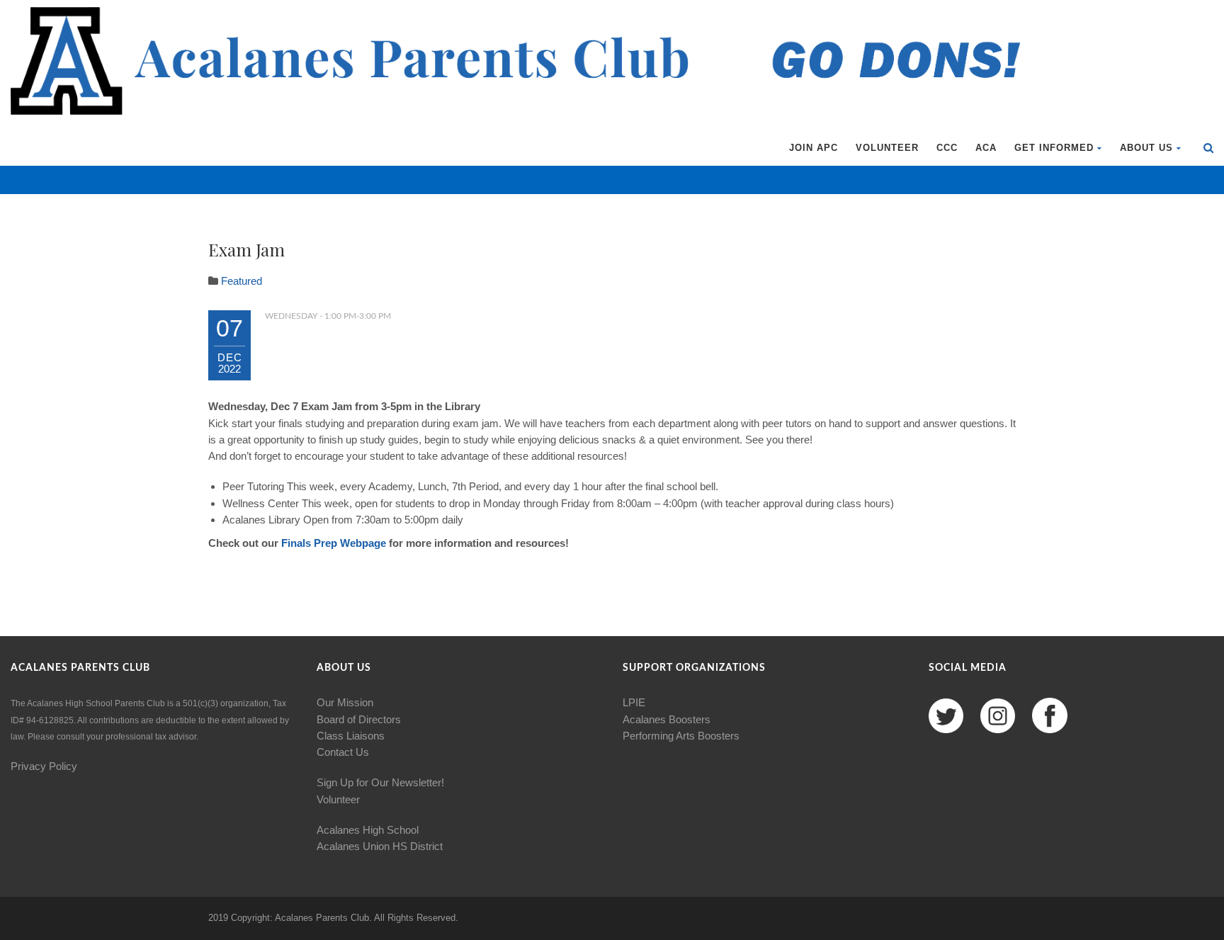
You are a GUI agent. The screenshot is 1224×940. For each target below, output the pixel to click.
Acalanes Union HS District (380, 846)
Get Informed (1054, 147)
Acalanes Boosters (666, 719)
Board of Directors (359, 719)
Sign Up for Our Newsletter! (380, 782)
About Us (1146, 147)
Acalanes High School (368, 830)
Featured (241, 281)
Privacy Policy (44, 766)
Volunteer (887, 147)
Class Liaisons (351, 736)
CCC (947, 147)
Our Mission (345, 702)
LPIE (634, 702)
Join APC (813, 147)
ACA (986, 147)
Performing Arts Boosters (681, 736)
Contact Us (343, 752)
